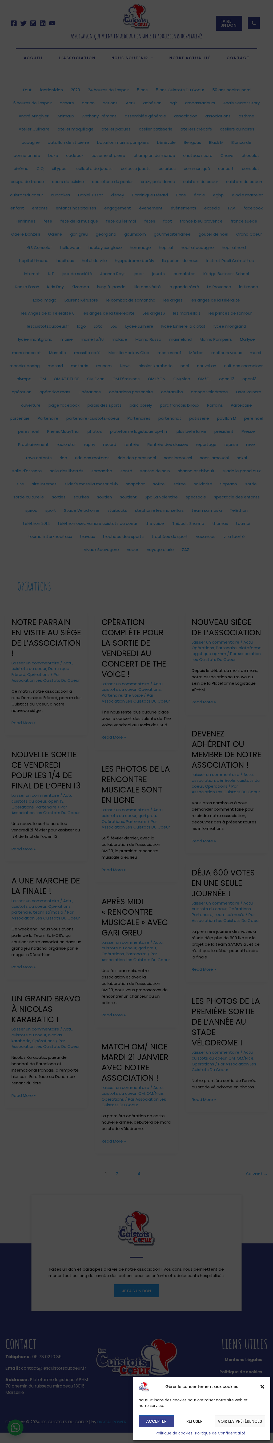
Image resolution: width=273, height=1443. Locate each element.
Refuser (194, 1421)
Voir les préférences (240, 1421)
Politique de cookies (174, 1433)
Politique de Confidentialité (220, 1433)
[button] (262, 1386)
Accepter (156, 1421)
